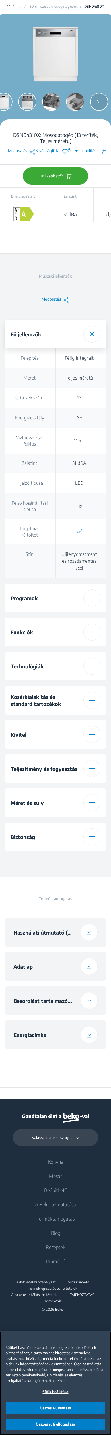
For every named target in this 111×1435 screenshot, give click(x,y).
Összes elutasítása (55, 1408)
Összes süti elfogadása (55, 1424)
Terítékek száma (30, 398)
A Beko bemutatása (55, 1204)
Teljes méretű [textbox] (79, 378)
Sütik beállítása (55, 1392)
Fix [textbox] (79, 506)
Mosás (55, 1176)
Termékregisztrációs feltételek (52, 1289)
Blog (55, 1233)
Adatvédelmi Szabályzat (36, 1282)
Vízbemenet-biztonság (29, 864)
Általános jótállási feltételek (34, 1295)
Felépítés (29, 358)
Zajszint (29, 463)
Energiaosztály (29, 418)
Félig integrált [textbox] (79, 358)
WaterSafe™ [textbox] (77, 861)
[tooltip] (99, 866)
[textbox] (79, 531)
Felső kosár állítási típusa (30, 506)
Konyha (55, 1162)
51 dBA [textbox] (79, 463)
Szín (30, 554)
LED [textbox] (79, 483)
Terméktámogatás (55, 1218)
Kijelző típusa (30, 483)
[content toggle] (91, 334)
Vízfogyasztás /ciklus (29, 441)
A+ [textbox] (79, 418)
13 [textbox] (79, 398)
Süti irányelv (78, 1282)
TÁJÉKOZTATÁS (82, 1295)
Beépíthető (55, 1190)
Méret (30, 378)
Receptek (55, 1247)
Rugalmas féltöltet (29, 532)
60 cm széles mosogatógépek (54, 7)
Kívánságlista (47, 150)
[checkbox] (79, 531)
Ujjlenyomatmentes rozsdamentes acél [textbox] (79, 561)
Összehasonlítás (82, 150)
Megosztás (17, 150)
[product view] (27, 102)
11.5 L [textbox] (79, 440)
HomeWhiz (53, 1301)
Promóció (55, 1261)
